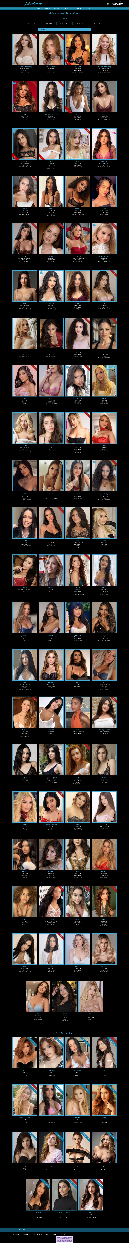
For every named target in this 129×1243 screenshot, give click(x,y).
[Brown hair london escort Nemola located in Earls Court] (24, 902)
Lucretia (104, 777)
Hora (104, 1117)
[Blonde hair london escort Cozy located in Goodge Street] (104, 523)
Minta (104, 635)
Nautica (51, 1070)
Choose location (32, 23)
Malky (104, 114)
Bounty (51, 445)
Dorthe (77, 209)
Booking (47, 9)
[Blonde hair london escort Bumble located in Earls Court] (104, 381)
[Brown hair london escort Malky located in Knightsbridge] (104, 97)
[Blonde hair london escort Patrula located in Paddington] (104, 949)
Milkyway (25, 777)
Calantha (77, 67)
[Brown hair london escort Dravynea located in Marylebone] (51, 334)
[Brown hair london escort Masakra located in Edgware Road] (38, 1196)
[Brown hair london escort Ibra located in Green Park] (51, 144)
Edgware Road (51, 68)
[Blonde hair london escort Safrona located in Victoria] (51, 570)
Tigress (51, 919)
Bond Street (24, 116)
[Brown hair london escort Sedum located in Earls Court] (104, 902)
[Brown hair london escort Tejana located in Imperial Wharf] (51, 618)
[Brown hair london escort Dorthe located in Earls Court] (77, 192)
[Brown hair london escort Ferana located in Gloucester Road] (90, 1196)
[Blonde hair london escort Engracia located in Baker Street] (77, 476)
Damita (104, 493)
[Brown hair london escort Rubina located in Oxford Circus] (104, 192)
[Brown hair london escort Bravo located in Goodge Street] (64, 1196)
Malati (77, 303)
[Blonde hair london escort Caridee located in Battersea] (77, 902)
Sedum (104, 919)
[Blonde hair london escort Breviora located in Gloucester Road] (51, 665)
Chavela (25, 398)
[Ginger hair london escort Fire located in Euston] (77, 760)
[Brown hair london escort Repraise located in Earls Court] (51, 97)
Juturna (51, 493)
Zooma (25, 303)
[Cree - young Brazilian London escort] (77, 381)
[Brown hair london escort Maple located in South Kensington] (77, 523)
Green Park (51, 163)
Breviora (51, 682)
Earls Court (51, 116)
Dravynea (51, 351)
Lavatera (51, 872)
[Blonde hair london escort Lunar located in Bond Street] (24, 618)
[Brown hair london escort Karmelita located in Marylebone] (77, 1149)
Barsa (104, 445)
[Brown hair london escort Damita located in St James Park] (104, 476)
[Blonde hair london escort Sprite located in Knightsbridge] (77, 97)
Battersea (51, 447)
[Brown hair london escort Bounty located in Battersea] (51, 428)
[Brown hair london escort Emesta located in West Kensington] (24, 665)
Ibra (51, 161)
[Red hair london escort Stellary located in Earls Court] (51, 239)
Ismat (25, 966)
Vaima (51, 209)
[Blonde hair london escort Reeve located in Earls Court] (24, 334)
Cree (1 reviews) (78, 398)
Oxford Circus (104, 211)
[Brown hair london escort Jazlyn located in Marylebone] (51, 1101)
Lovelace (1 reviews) (104, 67)
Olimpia (24, 209)
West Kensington (25, 684)
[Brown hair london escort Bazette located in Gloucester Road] (104, 144)
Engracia (78, 493)
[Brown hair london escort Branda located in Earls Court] (24, 854)
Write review (37, 1234)
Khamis (104, 303)
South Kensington (25, 305)
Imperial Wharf (51, 637)
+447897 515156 (117, 4)
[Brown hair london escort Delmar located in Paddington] (51, 712)
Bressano (77, 635)
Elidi (77, 730)
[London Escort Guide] (64, 1242)
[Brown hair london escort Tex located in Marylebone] (38, 997)
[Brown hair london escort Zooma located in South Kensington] (24, 286)
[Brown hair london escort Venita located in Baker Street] (51, 381)
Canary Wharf (104, 779)
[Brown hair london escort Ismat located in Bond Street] (24, 949)
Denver (77, 1117)
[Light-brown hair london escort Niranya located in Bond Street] (51, 286)
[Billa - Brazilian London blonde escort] (104, 239)
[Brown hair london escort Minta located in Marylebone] (104, 618)
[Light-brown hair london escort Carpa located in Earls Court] (104, 1149)
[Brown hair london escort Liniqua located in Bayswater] (104, 570)
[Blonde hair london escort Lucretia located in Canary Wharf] (104, 760)
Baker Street (77, 68)
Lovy (51, 966)
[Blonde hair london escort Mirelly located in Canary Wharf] (77, 949)
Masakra (38, 1212)
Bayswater (104, 589)
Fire (77, 777)
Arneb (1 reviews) (25, 1117)
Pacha (25, 824)
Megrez (64, 1014)
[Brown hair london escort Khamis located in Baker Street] (104, 286)
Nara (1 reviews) (51, 777)
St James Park (104, 495)
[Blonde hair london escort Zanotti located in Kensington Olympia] (104, 665)
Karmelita (77, 1165)
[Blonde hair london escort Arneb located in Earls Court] (24, 1101)
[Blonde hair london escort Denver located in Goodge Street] (77, 1101)
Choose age (80, 23)
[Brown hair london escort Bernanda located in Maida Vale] (77, 1054)
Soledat (51, 540)
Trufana (78, 824)
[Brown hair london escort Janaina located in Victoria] (51, 807)
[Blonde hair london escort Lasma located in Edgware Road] (51, 49)
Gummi (25, 161)
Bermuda (78, 256)
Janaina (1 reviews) (51, 824)
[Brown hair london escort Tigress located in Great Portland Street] (51, 902)
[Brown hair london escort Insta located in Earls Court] (24, 523)
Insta (25, 540)
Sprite (78, 114)
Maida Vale (78, 1075)
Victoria (51, 589)
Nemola (24, 919)
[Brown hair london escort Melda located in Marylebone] (24, 476)
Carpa (104, 1165)
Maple (78, 540)
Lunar (25, 635)
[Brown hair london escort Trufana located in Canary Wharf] (77, 807)
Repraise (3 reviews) (51, 114)
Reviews (57, 9)
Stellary (51, 256)
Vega (24, 256)
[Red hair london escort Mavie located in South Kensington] (51, 1149)
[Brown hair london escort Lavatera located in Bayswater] (51, 854)
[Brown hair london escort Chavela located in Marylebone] (24, 381)
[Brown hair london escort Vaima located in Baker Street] (51, 192)
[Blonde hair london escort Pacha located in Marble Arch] (24, 807)
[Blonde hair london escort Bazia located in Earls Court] (77, 144)
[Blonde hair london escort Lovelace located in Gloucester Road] (104, 49)
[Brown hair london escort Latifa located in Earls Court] (77, 334)
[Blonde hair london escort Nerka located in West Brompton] (24, 428)
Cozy (104, 540)
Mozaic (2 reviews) (104, 730)
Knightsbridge (78, 116)
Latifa (78, 351)
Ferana (91, 1212)
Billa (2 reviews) (104, 256)
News (63, 1234)
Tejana (51, 635)
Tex (38, 1014)
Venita (51, 398)
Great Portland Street (78, 258)
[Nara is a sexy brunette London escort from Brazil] (51, 760)
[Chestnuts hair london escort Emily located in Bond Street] (24, 97)
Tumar (104, 1070)
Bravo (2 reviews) (64, 1212)
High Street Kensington (24, 258)
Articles (89, 9)
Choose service (97, 23)
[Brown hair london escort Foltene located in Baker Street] (104, 334)
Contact (79, 9)
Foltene (104, 351)
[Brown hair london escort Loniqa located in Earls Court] (24, 1149)
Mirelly (77, 966)
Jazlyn (51, 1117)
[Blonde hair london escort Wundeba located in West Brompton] (24, 49)
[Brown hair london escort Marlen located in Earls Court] (24, 712)
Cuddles (104, 824)
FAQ (47, 1234)
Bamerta (104, 872)
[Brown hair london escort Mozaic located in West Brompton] (104, 712)
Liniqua (104, 588)
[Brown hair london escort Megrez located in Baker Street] (64, 997)
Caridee (77, 919)
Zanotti (104, 682)
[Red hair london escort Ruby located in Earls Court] (24, 1054)
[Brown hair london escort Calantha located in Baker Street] (77, 49)
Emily (25, 114)
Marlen (24, 730)
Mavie (51, 1165)
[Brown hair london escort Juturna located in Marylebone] (51, 476)
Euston (78, 779)
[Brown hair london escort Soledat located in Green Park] (51, 523)
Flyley (78, 872)
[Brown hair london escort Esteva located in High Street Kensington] (24, 570)
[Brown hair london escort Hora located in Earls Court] (104, 1101)
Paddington (51, 731)
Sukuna (77, 445)
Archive (54, 1234)
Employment (68, 9)
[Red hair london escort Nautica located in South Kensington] (51, 1054)
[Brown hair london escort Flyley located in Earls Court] (77, 854)
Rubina (104, 209)
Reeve (25, 351)
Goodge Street (104, 542)
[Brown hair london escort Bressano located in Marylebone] (77, 618)
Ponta (78, 682)
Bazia (78, 161)
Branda (24, 872)
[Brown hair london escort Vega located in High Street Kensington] (24, 239)
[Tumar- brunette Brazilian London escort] (104, 1054)
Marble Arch (25, 826)
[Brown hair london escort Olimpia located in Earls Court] (24, 192)
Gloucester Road (104, 68)
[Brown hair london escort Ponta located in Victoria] (77, 665)
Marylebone (51, 353)
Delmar (51, 730)
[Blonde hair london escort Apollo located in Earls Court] (90, 997)
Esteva (25, 588)
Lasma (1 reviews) (51, 67)
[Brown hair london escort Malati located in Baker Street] (77, 286)
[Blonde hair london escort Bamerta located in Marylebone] (104, 854)
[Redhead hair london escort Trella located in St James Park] (77, 570)
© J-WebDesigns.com (26, 1230)
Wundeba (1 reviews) (25, 67)
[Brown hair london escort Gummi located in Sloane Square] (24, 144)
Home (39, 9)
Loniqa (24, 1165)
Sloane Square (25, 163)
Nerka (25, 445)
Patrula (104, 966)
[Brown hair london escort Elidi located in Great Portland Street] (77, 712)
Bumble (104, 398)
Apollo (90, 1014)
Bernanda (77, 1070)
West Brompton (24, 68)
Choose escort (64, 23)
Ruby (25, 1070)
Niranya (51, 303)
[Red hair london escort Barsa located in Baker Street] (104, 428)
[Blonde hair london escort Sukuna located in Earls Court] (77, 428)
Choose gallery (48, 23)
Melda (25, 493)
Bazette (104, 161)
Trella (77, 588)
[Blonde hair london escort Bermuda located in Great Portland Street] (77, 239)
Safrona (51, 588)
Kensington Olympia (104, 684)
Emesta (24, 682)
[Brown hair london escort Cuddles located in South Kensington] (104, 807)
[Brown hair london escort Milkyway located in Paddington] (24, 760)
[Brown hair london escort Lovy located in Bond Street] (51, 949)
